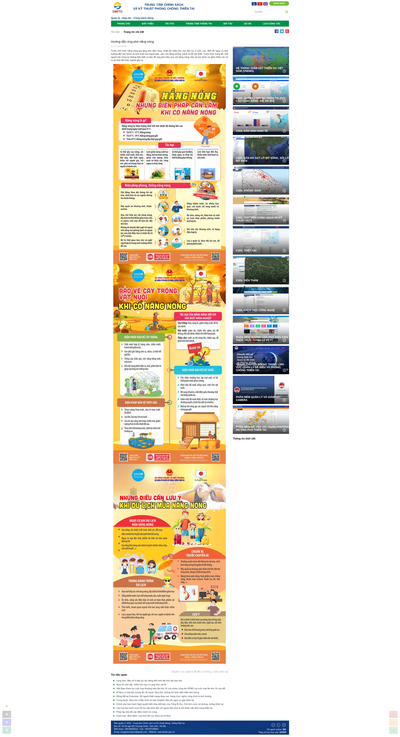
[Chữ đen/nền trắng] (6, 706)
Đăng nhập (279, 3)
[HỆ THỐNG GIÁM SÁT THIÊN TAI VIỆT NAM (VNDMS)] (261, 60)
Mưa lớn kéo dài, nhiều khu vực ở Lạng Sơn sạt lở (141, 684)
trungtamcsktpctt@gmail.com (133, 732)
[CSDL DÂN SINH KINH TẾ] (261, 120)
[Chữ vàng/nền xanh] (6, 722)
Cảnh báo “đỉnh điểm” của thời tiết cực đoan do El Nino (143, 716)
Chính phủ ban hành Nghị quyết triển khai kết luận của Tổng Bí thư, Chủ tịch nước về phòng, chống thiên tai (169, 704)
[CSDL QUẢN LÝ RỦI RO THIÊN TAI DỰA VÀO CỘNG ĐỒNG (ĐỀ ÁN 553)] (261, 90)
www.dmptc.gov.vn (166, 732)
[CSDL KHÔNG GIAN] (261, 180)
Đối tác (227, 23)
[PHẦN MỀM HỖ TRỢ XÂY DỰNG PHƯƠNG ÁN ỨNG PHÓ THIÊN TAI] (261, 419)
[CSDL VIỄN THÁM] (261, 270)
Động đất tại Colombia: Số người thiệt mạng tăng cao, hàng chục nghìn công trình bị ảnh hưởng (163, 696)
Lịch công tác (271, 23)
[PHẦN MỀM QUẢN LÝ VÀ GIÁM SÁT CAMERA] (261, 389)
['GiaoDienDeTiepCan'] (254, 3)
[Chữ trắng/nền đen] (6, 714)
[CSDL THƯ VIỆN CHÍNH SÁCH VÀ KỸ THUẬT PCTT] (261, 210)
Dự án (247, 23)
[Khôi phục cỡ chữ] (393, 730)
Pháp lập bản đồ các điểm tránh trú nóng (136, 712)
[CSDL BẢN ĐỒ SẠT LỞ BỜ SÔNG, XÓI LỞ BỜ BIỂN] (261, 150)
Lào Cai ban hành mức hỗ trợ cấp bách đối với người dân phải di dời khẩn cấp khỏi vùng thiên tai (164, 708)
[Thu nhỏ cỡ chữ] (393, 722)
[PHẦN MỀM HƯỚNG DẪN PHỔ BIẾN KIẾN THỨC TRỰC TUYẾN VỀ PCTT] (261, 329)
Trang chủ (123, 23)
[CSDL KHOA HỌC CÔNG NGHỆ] (261, 299)
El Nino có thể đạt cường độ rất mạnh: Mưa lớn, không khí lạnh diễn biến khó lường (157, 692)
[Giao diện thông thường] (6, 730)
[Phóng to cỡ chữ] (393, 714)
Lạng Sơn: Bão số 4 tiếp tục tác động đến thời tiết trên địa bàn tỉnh (149, 680)
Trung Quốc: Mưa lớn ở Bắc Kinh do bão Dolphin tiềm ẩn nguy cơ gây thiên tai (155, 700)
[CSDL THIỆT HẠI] (261, 240)
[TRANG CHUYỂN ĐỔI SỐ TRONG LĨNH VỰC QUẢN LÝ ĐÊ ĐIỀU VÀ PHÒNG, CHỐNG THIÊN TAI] (261, 359)
